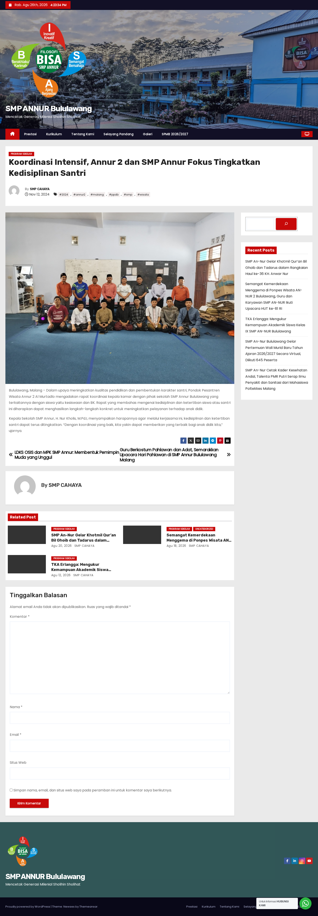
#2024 (63, 194)
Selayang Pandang (118, 134)
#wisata (143, 194)
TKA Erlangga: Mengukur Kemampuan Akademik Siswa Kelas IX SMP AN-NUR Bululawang (83, 569)
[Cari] (286, 224)
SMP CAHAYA (40, 189)
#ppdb (114, 194)
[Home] (12, 134)
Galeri (147, 134)
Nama (16, 706)
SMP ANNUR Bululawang (48, 108)
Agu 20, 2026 (61, 546)
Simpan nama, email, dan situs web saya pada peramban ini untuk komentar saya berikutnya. (92, 790)
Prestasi (30, 134)
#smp (128, 194)
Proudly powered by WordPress (28, 907)
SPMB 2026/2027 (175, 134)
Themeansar (88, 907)
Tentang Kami (82, 134)
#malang (97, 194)
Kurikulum (54, 134)
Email (15, 734)
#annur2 (79, 194)
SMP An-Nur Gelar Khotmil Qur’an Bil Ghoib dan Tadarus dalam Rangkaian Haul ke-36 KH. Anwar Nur (276, 267)
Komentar (20, 616)
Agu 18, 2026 (176, 546)
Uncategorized (204, 529)
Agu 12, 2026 (61, 575)
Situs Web (18, 762)
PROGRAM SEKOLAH (21, 154)
